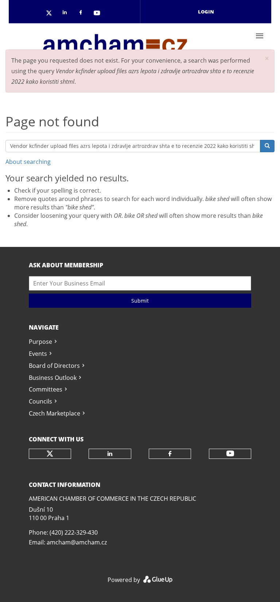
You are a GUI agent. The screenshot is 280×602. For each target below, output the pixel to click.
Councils (40, 401)
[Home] (114, 36)
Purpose (40, 342)
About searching (28, 162)
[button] (267, 58)
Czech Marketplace (54, 413)
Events (38, 354)
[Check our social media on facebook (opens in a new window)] (82, 13)
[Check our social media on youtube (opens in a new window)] (97, 13)
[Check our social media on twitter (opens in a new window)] (51, 13)
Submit (140, 300)
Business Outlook (53, 378)
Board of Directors (54, 366)
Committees (45, 389)
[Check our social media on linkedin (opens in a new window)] (66, 13)
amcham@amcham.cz (77, 542)
